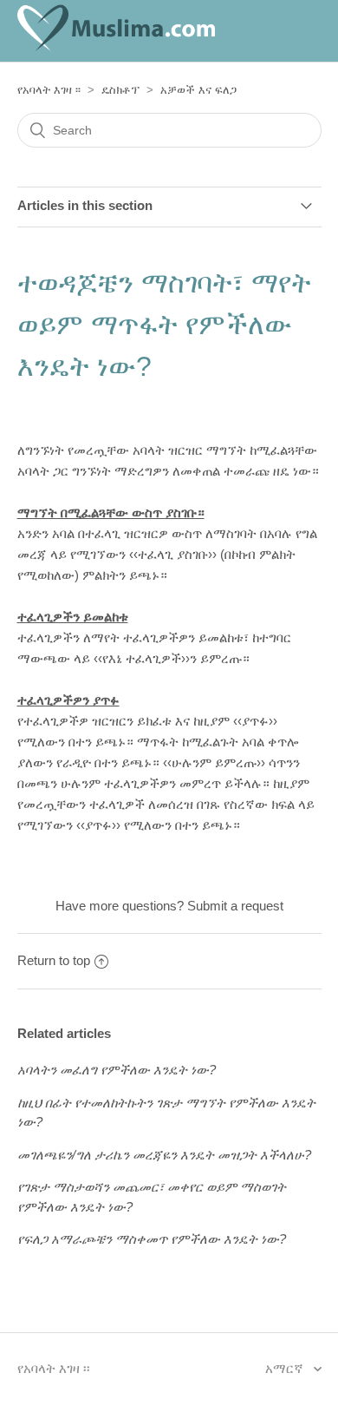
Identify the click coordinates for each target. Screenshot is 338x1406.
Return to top (53, 960)
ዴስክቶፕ (120, 89)
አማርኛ (286, 1368)
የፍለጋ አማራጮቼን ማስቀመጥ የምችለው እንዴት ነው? (151, 1239)
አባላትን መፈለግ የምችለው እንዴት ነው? (116, 1069)
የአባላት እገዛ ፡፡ (49, 89)
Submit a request (235, 905)
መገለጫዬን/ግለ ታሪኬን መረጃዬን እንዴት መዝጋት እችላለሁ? (164, 1154)
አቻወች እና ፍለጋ (198, 89)
